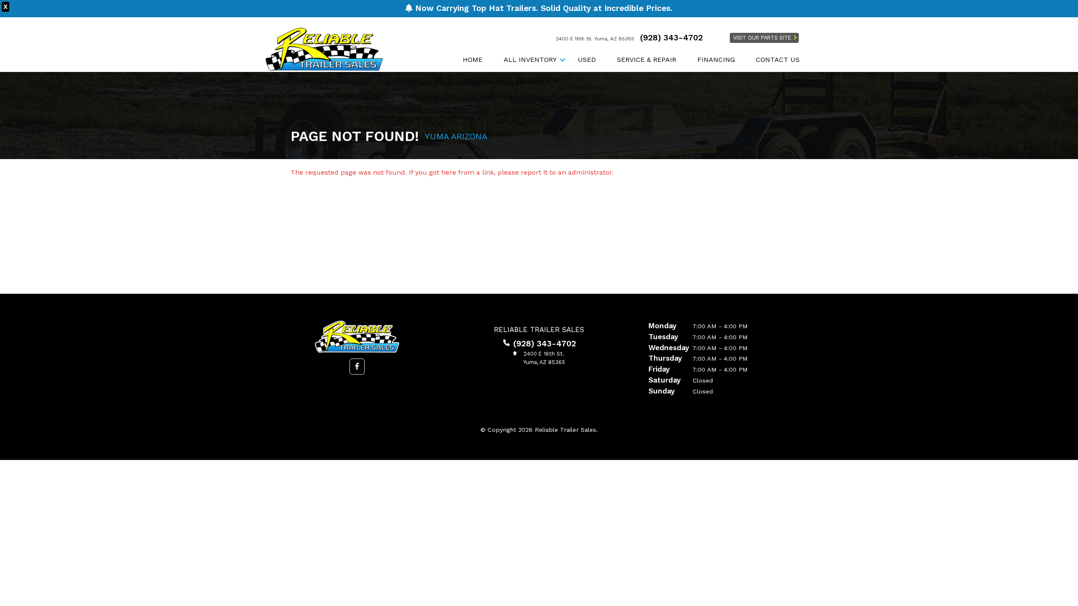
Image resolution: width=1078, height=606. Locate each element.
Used (587, 60)
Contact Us (778, 60)
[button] (357, 367)
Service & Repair (646, 60)
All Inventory (530, 60)
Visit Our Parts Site (762, 38)
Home (473, 60)
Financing (716, 60)
